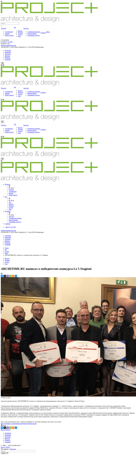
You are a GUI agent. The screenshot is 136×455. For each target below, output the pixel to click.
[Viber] (7, 276)
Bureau (20, 31)
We (15, 27)
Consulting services (33, 35)
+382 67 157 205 (7, 42)
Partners (20, 33)
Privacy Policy (5, 447)
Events (20, 34)
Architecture (9, 32)
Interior (7, 33)
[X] (5, 276)
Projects (3, 28)
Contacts (43, 33)
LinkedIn (8, 59)
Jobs (19, 36)
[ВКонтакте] (2, 276)
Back (12, 188)
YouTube (8, 54)
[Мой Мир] (16, 276)
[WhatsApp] (10, 276)
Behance (7, 56)
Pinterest (7, 58)
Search (4, 453)
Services (26, 28)
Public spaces (9, 35)
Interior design (31, 33)
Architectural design (33, 32)
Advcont (12, 449)
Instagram (8, 52)
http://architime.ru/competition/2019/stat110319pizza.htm (18, 423)
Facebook (8, 50)
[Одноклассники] (13, 276)
